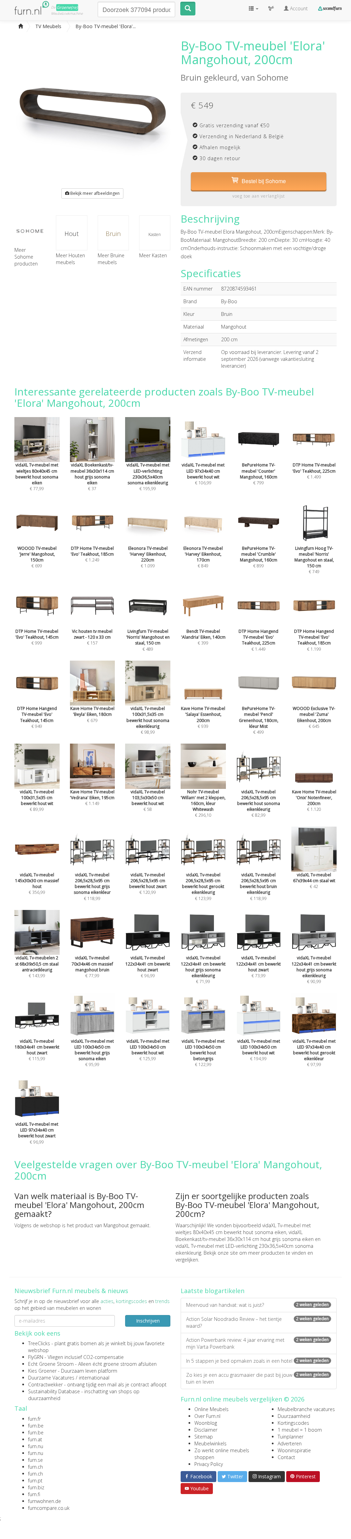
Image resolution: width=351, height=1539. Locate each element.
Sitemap (203, 1436)
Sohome (272, 77)
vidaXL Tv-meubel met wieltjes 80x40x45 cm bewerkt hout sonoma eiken (243, 1228)
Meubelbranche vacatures (306, 1409)
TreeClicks (39, 1343)
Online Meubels (211, 1409)
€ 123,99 (203, 886)
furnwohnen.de (44, 1501)
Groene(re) (67, 7)
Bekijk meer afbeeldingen (94, 193)
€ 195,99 (147, 477)
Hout (71, 233)
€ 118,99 (92, 886)
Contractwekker (45, 1384)
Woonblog (205, 1423)
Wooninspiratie (294, 1450)
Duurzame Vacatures (51, 1377)
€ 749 (314, 560)
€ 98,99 (147, 720)
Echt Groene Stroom (51, 1364)
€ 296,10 (203, 803)
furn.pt (35, 1480)
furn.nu (35, 1446)
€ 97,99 (314, 1052)
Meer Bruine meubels (111, 258)
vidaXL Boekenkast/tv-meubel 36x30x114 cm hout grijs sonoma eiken (245, 1235)
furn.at (35, 1439)
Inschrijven (148, 1320)
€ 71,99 (203, 969)
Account (298, 8)
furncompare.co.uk (49, 1508)
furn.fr (34, 1419)
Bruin (113, 233)
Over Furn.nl (207, 1416)
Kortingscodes (293, 1423)
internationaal (94, 1377)
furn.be (36, 1425)
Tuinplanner (290, 1436)
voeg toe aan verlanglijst (258, 196)
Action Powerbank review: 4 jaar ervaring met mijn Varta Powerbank (257, 1343)
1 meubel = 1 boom (300, 1429)
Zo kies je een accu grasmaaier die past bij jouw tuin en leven (257, 1378)
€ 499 (258, 720)
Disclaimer (205, 1429)
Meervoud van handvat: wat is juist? (257, 1305)
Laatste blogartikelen (212, 1291)
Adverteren (290, 1443)
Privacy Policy (208, 1464)
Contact (286, 1457)
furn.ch (35, 1467)
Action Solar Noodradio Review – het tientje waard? (257, 1322)
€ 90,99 (314, 969)
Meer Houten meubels (70, 258)
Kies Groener (42, 1371)
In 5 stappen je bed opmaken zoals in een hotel (257, 1361)
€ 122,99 (203, 1052)
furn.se (35, 1460)
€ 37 (92, 477)
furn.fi (34, 1494)
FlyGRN (35, 1357)
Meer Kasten (153, 255)
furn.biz (36, 1487)
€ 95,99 (92, 1052)
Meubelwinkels (210, 1443)
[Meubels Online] (20, 26)
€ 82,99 (258, 803)
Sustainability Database (54, 1391)
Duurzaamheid (294, 1416)
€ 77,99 (36, 477)
